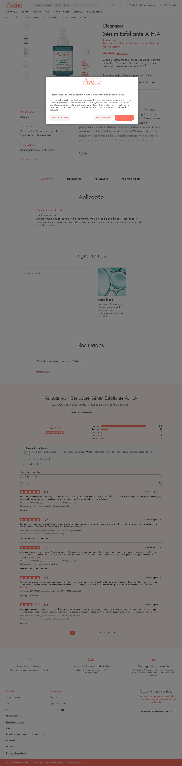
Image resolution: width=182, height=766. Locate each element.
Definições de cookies (60, 117)
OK (124, 117)
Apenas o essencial (103, 117)
